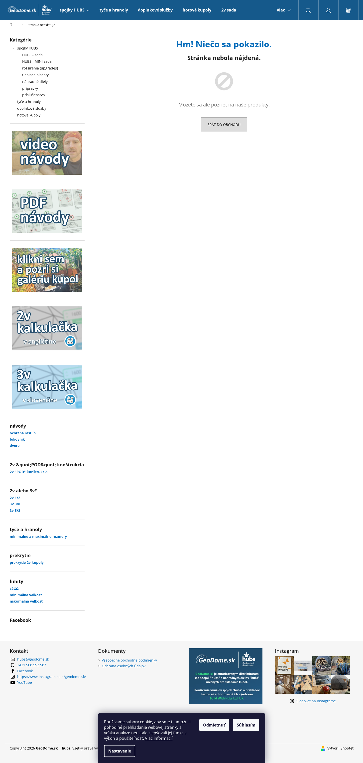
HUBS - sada (32, 54)
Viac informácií (159, 738)
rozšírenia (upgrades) (40, 68)
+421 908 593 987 (31, 665)
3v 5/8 (15, 510)
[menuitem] (75, 10)
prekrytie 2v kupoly (27, 562)
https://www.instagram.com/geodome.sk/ (51, 676)
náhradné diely (35, 81)
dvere (14, 445)
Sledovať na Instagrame (316, 701)
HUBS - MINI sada (37, 61)
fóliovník (17, 439)
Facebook (25, 671)
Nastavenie (119, 751)
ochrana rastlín (23, 433)
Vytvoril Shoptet (340, 748)
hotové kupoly (28, 115)
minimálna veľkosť (26, 595)
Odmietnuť (214, 725)
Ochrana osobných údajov (123, 666)
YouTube (24, 682)
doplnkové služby (31, 108)
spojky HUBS (27, 48)
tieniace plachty (35, 74)
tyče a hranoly (29, 101)
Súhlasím (246, 725)
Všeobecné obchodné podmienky (129, 660)
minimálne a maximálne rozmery (38, 536)
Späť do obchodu (224, 124)
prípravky (30, 88)
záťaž (14, 588)
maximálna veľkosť (26, 601)
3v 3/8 (15, 504)
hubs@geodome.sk (33, 659)
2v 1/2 (15, 498)
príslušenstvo (33, 94)
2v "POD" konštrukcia (28, 472)
